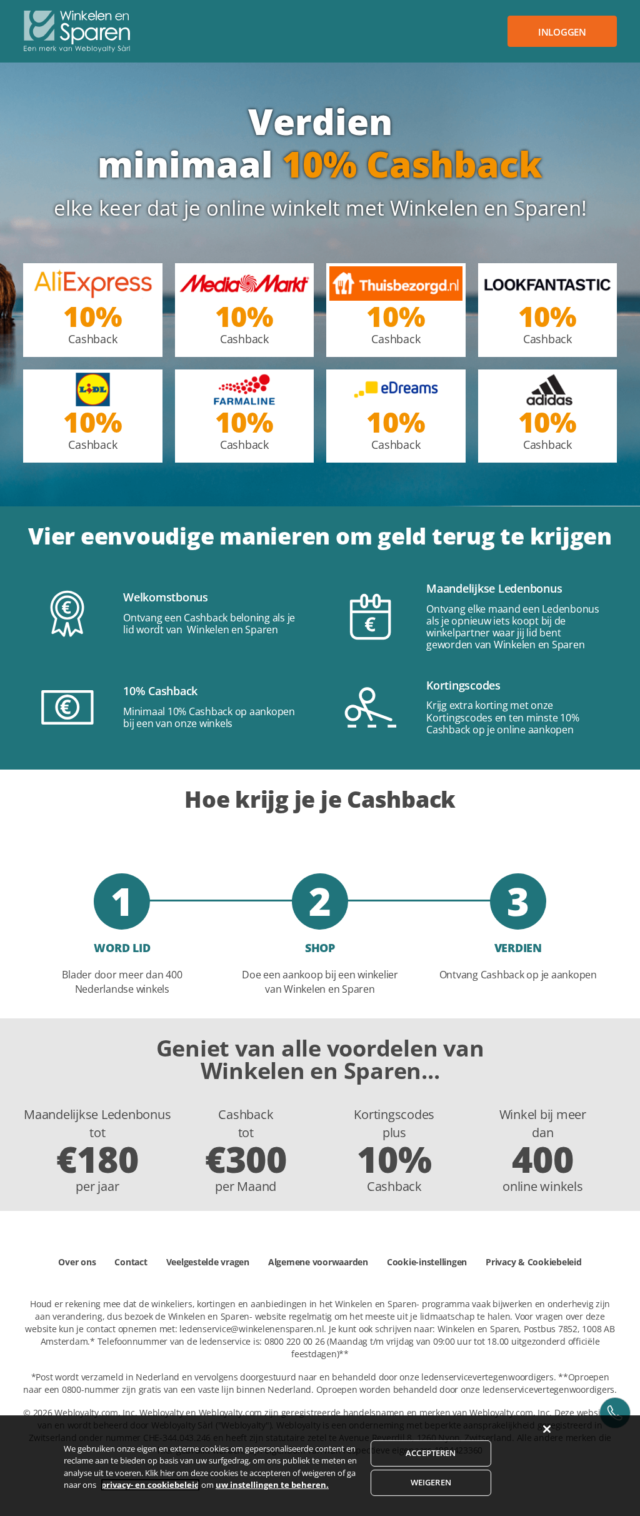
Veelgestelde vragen (207, 1262)
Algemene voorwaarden (318, 1262)
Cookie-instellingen (427, 1262)
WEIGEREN (431, 1482)
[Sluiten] (547, 1429)
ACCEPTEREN (431, 1452)
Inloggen (562, 32)
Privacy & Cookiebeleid (534, 1262)
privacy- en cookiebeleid (150, 1484)
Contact (130, 1262)
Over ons (77, 1262)
